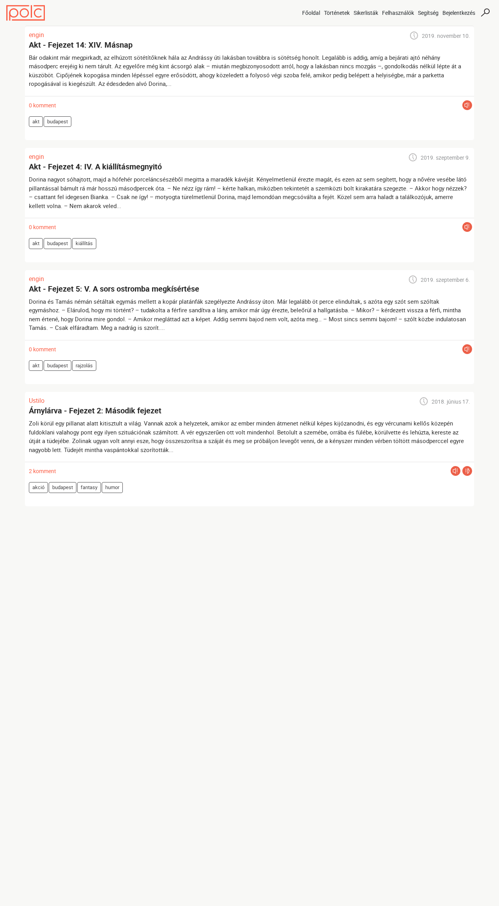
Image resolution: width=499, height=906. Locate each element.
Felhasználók (398, 12)
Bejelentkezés (458, 12)
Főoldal (311, 12)
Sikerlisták (366, 12)
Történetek (337, 12)
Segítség (428, 12)
